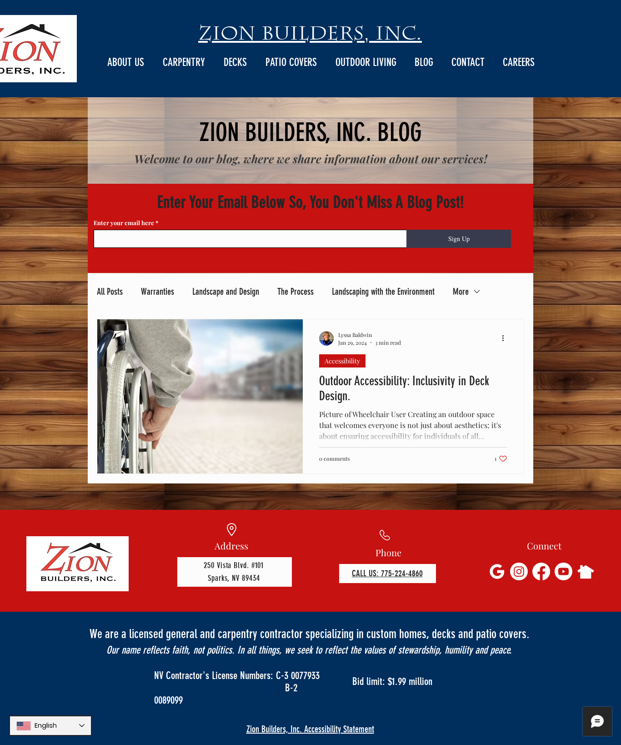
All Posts (110, 291)
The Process (295, 291)
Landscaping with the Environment (383, 291)
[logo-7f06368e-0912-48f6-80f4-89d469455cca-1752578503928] (586, 571)
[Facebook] (541, 571)
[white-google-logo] (497, 571)
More (461, 291)
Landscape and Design (225, 291)
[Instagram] (519, 571)
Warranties (157, 291)
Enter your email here (124, 223)
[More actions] (506, 338)
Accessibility (342, 361)
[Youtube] (563, 571)
